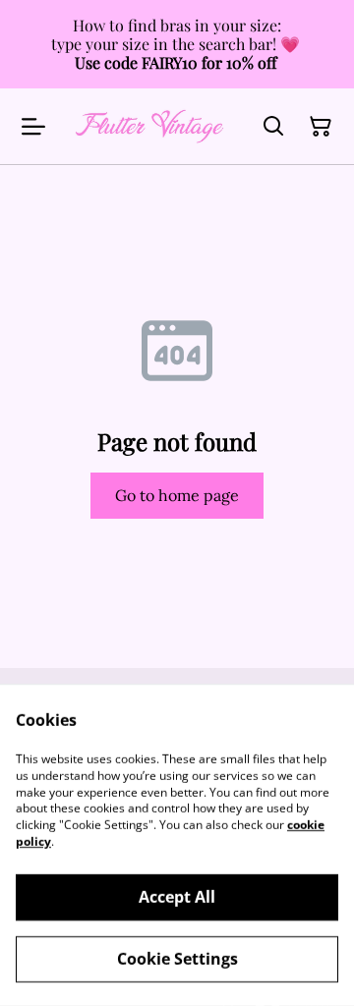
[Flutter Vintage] (149, 126)
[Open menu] (33, 126)
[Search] (273, 126)
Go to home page (177, 495)
